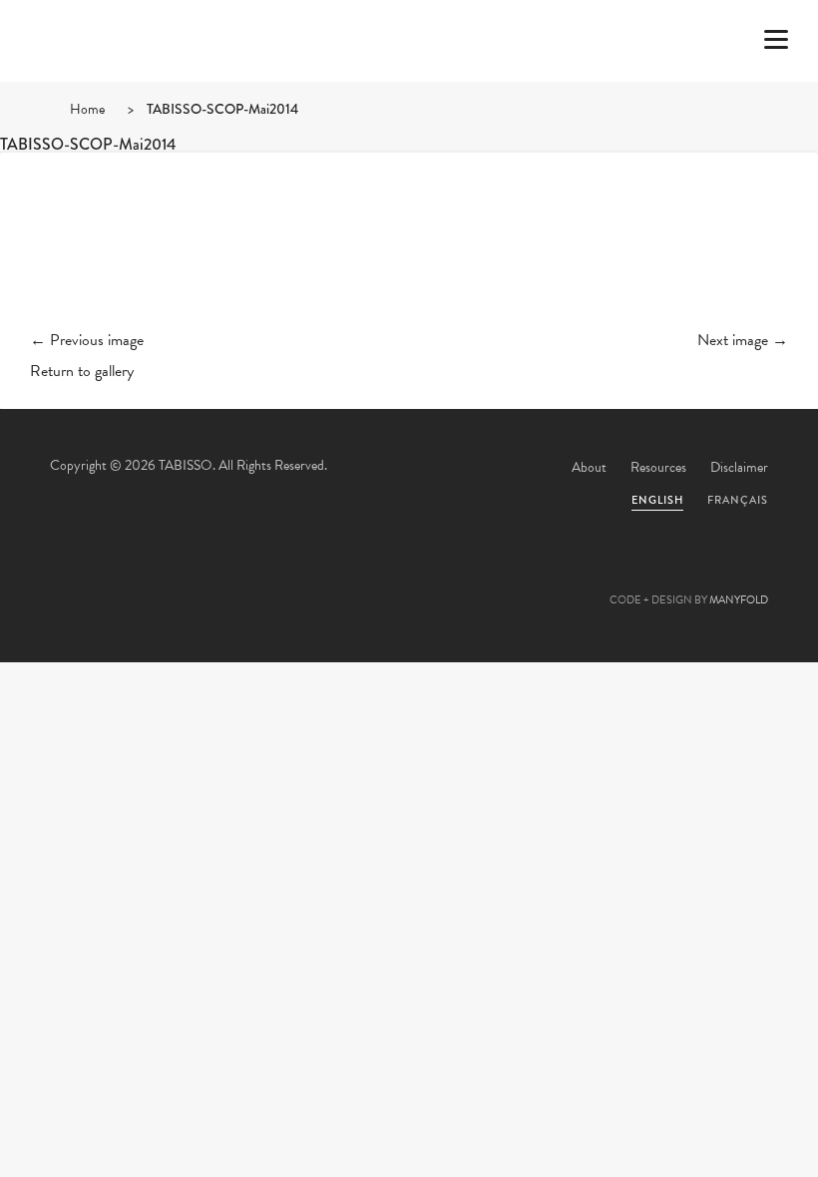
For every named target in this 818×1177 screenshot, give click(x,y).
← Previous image (87, 340)
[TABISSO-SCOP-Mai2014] (409, 257)
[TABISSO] (134, 95)
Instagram (517, 578)
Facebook (355, 578)
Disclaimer (739, 467)
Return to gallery (82, 371)
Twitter (301, 578)
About (589, 467)
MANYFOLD (738, 599)
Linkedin (463, 578)
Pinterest (409, 578)
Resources (658, 467)
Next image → (742, 340)
